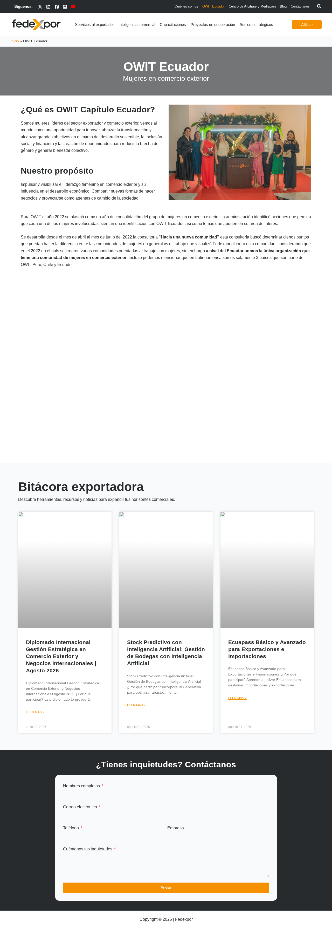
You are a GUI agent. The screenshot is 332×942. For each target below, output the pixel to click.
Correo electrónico (80, 807)
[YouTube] (73, 6)
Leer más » (35, 712)
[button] (319, 7)
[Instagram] (65, 6)
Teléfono (71, 828)
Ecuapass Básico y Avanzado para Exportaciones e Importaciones (267, 649)
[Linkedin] (48, 6)
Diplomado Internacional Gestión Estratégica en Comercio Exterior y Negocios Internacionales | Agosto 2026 (61, 656)
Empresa (175, 828)
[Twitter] (40, 6)
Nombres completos (82, 786)
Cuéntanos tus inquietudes (88, 849)
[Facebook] (56, 6)
